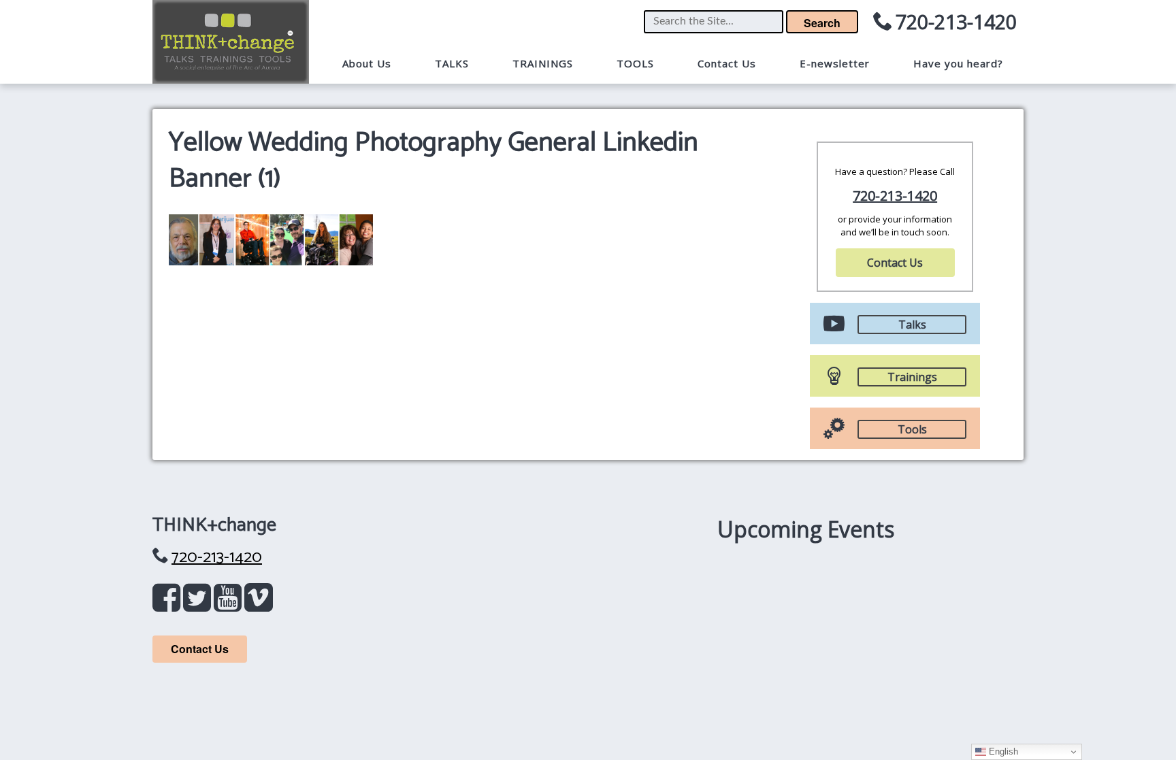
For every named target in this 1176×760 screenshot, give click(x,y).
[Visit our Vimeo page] (258, 604)
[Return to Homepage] (230, 42)
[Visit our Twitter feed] (199, 604)
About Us (366, 63)
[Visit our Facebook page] (169, 604)
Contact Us (727, 63)
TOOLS (635, 63)
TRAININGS (542, 63)
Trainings (912, 376)
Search (822, 23)
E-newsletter (835, 63)
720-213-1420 (956, 21)
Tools (912, 429)
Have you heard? (958, 63)
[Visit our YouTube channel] (230, 604)
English (1002, 751)
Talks (912, 324)
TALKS (452, 63)
